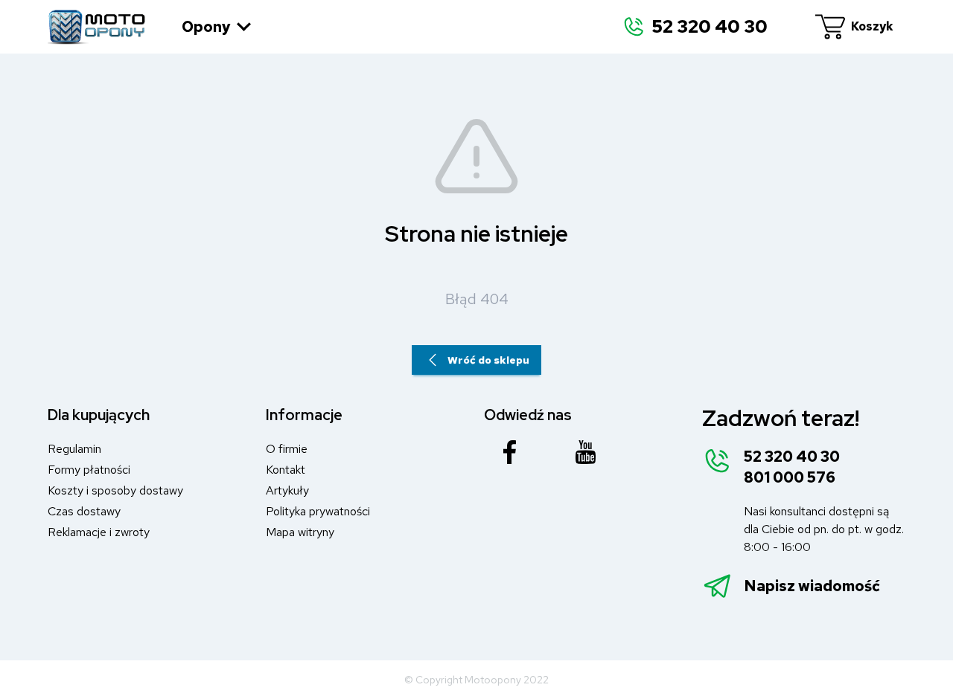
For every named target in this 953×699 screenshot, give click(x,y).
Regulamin (74, 449)
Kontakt (285, 469)
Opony (206, 26)
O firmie (286, 449)
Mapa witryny (300, 532)
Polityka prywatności (318, 511)
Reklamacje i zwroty (99, 532)
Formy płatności (89, 469)
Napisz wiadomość (812, 586)
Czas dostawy (84, 511)
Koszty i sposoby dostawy (115, 490)
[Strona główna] (97, 27)
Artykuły (287, 490)
